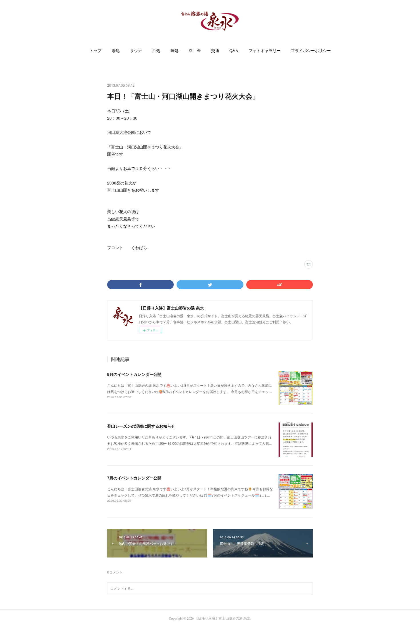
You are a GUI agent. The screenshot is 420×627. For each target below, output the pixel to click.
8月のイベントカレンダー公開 (134, 374)
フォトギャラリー (265, 50)
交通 (215, 50)
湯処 (116, 50)
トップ (95, 50)
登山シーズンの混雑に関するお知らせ (141, 426)
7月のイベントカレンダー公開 (134, 478)
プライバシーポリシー (311, 50)
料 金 (195, 50)
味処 (175, 50)
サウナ (136, 50)
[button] (95, 50)
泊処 (156, 50)
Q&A (233, 50)
